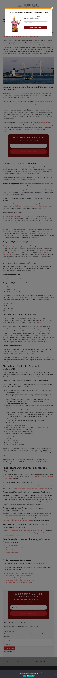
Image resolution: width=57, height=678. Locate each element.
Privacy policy (30, 675)
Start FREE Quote (35, 27)
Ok (24, 675)
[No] (55, 674)
